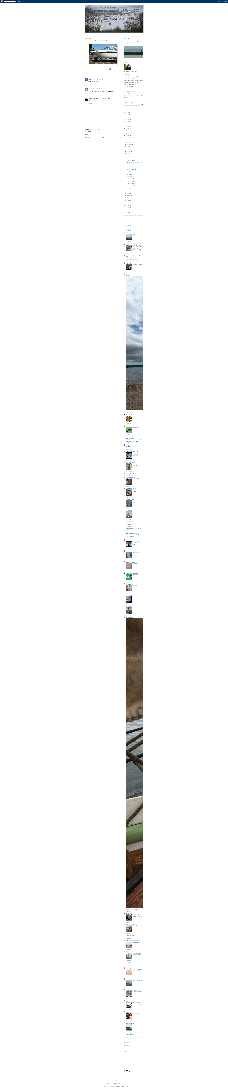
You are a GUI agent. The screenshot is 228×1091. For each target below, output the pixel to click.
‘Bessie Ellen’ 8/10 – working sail (133, 909)
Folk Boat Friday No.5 (132, 160)
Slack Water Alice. (136, 427)
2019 (127, 128)
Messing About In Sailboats (132, 533)
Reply (90, 84)
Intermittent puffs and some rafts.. (137, 265)
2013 (127, 203)
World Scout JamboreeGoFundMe (116, 1086)
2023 (127, 119)
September (129, 149)
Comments (128, 1045)
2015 (127, 138)
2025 (127, 114)
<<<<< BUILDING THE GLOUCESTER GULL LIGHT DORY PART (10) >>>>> (137, 248)
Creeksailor (129, 510)
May (128, 191)
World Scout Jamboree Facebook (116, 1088)
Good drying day (131, 181)
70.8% (127, 1001)
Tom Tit (128, 172)
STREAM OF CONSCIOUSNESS (134, 244)
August (129, 151)
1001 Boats (128, 951)
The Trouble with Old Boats (133, 473)
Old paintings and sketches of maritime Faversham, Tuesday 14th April (134, 440)
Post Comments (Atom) (96, 140)
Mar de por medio (130, 562)
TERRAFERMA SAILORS (132, 451)
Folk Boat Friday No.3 (132, 179)
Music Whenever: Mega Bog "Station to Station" (137, 543)
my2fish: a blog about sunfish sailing (133, 274)
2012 (127, 205)
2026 (127, 112)
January (129, 200)
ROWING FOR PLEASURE (133, 940)
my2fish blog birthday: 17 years (132, 411)
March (128, 195)
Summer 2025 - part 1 (137, 478)
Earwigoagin (129, 540)
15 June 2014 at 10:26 (97, 79)
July (128, 153)
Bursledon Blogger (93, 98)
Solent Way (127, 39)
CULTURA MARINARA (132, 573)
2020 (127, 126)
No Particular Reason (137, 1013)
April (128, 193)
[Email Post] (109, 68)
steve (90, 79)
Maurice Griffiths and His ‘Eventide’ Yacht (137, 970)
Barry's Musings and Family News (133, 255)
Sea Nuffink (129, 174)
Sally (128, 167)
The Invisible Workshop (132, 990)
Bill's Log (128, 968)
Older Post (118, 137)
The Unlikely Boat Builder (132, 527)
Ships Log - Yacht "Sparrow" (133, 263)
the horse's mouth (130, 521)
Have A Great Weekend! (131, 523)
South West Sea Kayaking (132, 963)
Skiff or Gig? (130, 176)
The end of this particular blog (136, 490)
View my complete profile (131, 86)
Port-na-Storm (129, 426)
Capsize (134, 607)
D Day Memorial (131, 185)
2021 (127, 124)
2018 (127, 131)
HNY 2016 (128, 964)
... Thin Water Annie (131, 595)
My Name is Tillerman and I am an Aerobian (137, 915)
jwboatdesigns (129, 584)
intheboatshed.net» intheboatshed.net (130, 437)
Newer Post (87, 137)
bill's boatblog (129, 617)
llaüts (127, 979)
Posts (127, 1042)
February (129, 198)
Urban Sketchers (130, 1034)
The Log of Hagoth (130, 462)
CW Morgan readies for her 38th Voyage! (137, 1003)
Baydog (91, 89)
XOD (128, 158)
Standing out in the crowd (133, 188)
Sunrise (134, 596)
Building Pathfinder (131, 477)
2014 (127, 140)
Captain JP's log (130, 499)
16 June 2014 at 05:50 (98, 89)
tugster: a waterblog (131, 227)
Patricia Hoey (128, 229)
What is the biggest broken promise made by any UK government (133, 258)
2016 (127, 135)
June (128, 156)
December (129, 142)
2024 (127, 117)
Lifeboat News (136, 926)
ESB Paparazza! (136, 552)
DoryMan (128, 606)
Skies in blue (135, 563)
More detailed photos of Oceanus (137, 464)
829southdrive (129, 415)
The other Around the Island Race (135, 162)
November (129, 144)
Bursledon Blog (114, 7)
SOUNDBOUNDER (130, 1023)
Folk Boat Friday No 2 (132, 183)
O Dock (127, 1012)
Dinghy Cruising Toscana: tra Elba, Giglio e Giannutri (136, 454)
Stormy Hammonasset (137, 1024)
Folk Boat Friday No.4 (132, 169)
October (129, 146)
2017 (127, 133)
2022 (127, 121)
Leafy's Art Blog (130, 924)
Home (103, 137)
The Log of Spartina (131, 233)
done (134, 234)
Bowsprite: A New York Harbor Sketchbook (133, 445)
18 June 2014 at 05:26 (106, 98)
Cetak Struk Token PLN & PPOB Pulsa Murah (137, 576)
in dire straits (128, 447)
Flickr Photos (127, 220)
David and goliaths (136, 942)
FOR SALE (135, 512)
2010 (127, 210)
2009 (127, 212)
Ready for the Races (131, 165)
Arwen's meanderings (131, 488)
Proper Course (129, 913)
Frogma (128, 551)
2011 (127, 207)
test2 (127, 937)
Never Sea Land (130, 935)
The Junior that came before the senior (137, 953)
